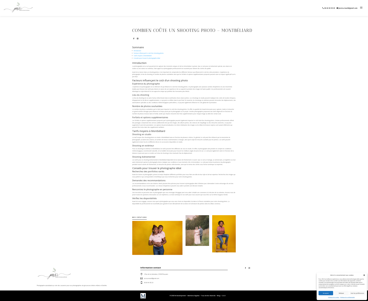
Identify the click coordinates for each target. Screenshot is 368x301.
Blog (218, 296)
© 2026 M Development (178, 296)
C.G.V (224, 296)
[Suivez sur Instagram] (137, 38)
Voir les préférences (357, 293)
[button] (364, 275)
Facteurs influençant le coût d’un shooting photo (149, 53)
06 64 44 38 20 (329, 8)
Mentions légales (193, 296)
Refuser (341, 293)
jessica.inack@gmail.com (348, 8)
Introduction (137, 51)
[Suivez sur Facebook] (133, 38)
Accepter (326, 293)
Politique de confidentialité (347, 297)
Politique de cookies (333, 297)
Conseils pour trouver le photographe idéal (147, 58)
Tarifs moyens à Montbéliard (143, 56)
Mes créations (139, 217)
